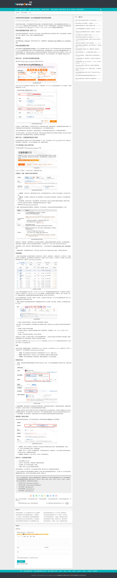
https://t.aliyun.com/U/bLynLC (28, 61)
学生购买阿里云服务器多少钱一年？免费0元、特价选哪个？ (56, 514)
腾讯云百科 (23, 3)
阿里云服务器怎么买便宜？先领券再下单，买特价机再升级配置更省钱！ (56, 518)
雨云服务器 (63, 9)
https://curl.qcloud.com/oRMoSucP (33, 485)
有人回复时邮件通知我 (23, 563)
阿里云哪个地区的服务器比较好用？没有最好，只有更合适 (87, 31)
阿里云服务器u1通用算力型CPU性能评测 (84, 37)
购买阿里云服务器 (23, 498)
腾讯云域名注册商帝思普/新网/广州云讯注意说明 (85, 20)
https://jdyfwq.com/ (29, 486)
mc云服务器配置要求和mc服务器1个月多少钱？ (85, 28)
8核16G (74, 571)
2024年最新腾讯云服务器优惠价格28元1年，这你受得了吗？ (57, 503)
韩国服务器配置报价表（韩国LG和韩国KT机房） (85, 25)
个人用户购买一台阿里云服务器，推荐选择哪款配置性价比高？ (28, 516)
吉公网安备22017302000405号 (79, 575)
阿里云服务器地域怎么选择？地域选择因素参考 (28, 503)
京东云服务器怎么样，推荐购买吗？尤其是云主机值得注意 (87, 58)
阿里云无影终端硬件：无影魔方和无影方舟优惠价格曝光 (87, 55)
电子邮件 (47, 547)
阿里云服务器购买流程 (53, 498)
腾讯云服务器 (23, 9)
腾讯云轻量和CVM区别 (53, 571)
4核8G (69, 571)
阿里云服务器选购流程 (64, 498)
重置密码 (50, 419)
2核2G (60, 571)
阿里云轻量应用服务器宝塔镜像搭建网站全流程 (85, 75)
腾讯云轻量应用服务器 (35, 9)
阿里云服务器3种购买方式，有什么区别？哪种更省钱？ (55, 512)
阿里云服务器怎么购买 (33, 498)
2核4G (65, 571)
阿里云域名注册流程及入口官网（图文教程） (84, 43)
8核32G (79, 571)
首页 (17, 9)
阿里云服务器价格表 (28, 571)
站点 (18, 552)
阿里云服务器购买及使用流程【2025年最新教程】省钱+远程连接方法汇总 (28, 520)
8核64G (84, 571)
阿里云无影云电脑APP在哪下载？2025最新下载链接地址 (87, 65)
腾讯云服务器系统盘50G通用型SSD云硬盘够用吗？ (86, 78)
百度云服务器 (81, 9)
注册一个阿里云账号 (25, 40)
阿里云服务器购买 (43, 498)
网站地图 (95, 571)
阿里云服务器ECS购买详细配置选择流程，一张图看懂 (27, 514)
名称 (18, 547)
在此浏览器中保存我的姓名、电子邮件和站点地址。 (28, 557)
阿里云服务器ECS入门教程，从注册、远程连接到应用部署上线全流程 (56, 520)
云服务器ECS (33, 48)
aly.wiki (31, 27)
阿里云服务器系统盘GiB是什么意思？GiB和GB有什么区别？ (88, 72)
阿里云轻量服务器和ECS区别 (40, 571)
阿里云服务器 (46, 9)
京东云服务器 (55, 9)
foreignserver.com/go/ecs (32, 148)
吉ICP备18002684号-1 (66, 575)
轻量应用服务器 (26, 48)
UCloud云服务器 (71, 9)
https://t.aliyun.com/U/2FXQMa (37, 350)
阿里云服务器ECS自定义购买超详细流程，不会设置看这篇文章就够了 (28, 518)
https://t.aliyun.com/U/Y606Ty (35, 259)
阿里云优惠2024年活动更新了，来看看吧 (84, 23)
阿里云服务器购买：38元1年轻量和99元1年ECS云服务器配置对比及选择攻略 (28, 512)
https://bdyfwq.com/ (29, 490)
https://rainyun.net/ (30, 488)
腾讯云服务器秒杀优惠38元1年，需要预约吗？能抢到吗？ (87, 49)
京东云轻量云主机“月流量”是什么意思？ (83, 34)
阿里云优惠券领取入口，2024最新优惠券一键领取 (86, 52)
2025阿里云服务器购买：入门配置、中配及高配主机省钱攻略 (56, 516)
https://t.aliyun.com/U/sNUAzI (31, 204)
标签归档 (89, 571)
